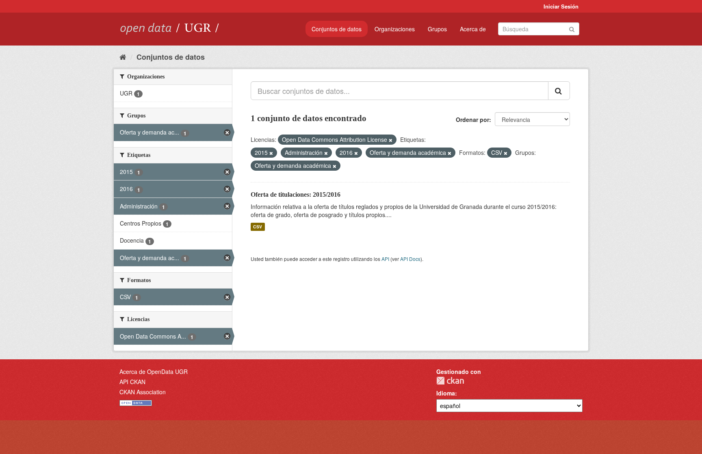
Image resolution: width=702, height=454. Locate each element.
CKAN (450, 380)
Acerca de (473, 29)
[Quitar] (390, 140)
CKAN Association (142, 392)
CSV (257, 227)
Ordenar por (472, 119)
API (385, 258)
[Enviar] (571, 28)
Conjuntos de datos (337, 29)
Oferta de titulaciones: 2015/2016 (295, 194)
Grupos (437, 29)
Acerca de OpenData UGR (153, 371)
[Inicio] (122, 56)
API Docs (410, 258)
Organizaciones (395, 29)
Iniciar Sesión (561, 6)
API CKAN (132, 382)
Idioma (445, 393)
